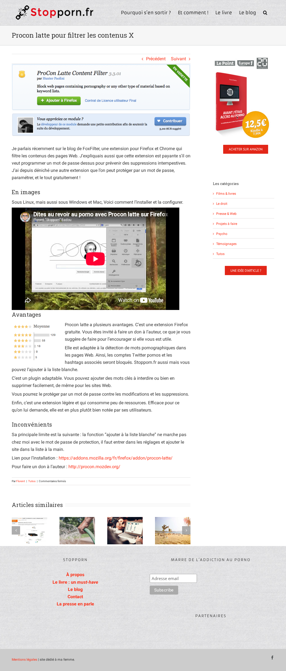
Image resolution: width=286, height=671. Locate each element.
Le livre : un (75, 582)
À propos (75, 574)
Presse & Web (226, 213)
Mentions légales (24, 660)
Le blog (75, 589)
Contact (75, 596)
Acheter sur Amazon (246, 149)
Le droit (221, 203)
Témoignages (226, 244)
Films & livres (226, 193)
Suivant (178, 58)
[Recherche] (265, 12)
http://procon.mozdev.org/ (94, 466)
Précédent (156, 58)
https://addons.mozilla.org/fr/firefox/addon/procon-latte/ (116, 458)
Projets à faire (226, 223)
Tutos (31, 481)
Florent (20, 481)
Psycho (221, 233)
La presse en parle (75, 604)
